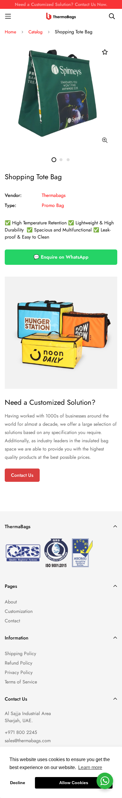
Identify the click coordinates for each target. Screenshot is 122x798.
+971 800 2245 (21, 732)
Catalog (35, 32)
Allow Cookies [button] (73, 782)
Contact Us (22, 475)
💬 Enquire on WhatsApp (61, 257)
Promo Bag (53, 205)
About (11, 601)
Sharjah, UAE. (19, 720)
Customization (19, 611)
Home (10, 32)
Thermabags (53, 195)
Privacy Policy (19, 672)
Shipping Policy (20, 653)
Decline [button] (17, 782)
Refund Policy (18, 663)
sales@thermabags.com (28, 740)
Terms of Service (21, 681)
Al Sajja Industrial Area (28, 713)
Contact (12, 620)
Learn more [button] (90, 767)
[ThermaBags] (61, 16)
